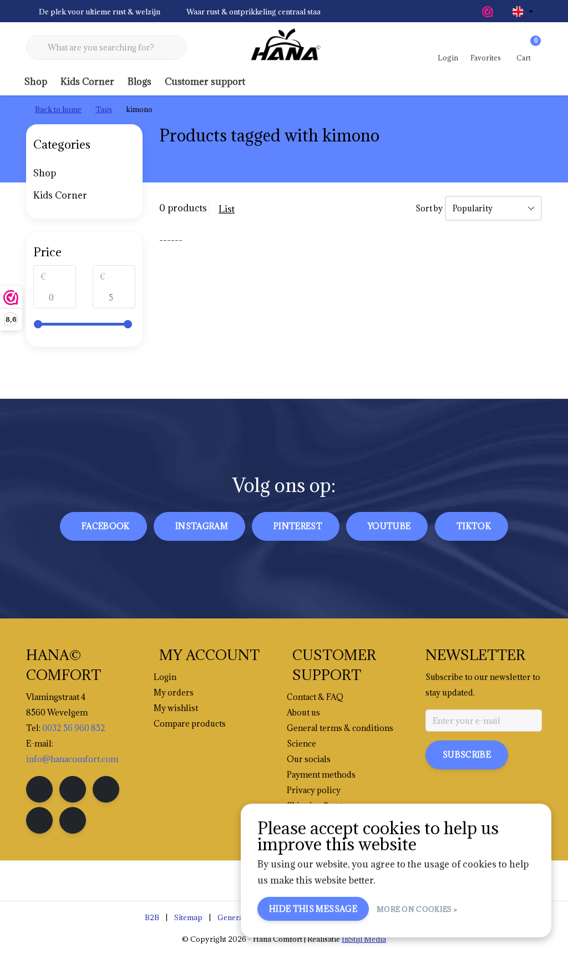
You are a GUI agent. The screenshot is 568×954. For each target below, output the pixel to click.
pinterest (297, 526)
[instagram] (72, 789)
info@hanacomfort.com (72, 759)
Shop (35, 81)
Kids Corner (87, 81)
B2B (152, 917)
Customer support (205, 81)
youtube (389, 526)
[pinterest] (106, 789)
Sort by (429, 208)
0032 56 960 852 (73, 728)
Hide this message (313, 909)
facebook (106, 526)
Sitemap (188, 917)
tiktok (474, 526)
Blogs (139, 81)
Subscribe (467, 754)
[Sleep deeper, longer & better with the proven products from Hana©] (284, 48)
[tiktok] (72, 820)
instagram (201, 526)
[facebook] (39, 789)
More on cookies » (417, 909)
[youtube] (39, 820)
